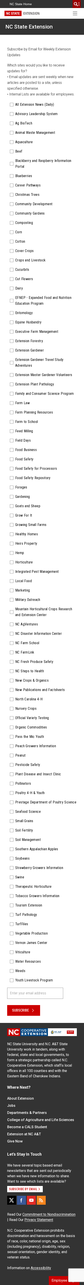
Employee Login (64, 1280)
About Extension (20, 1098)
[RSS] (41, 1200)
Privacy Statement (38, 1220)
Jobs (11, 1105)
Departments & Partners (27, 1113)
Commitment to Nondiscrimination (48, 1214)
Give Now (15, 1141)
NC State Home (21, 4)
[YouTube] (31, 1200)
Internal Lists (19, 94)
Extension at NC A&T (24, 1134)
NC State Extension (29, 27)
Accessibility (41, 1268)
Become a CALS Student (27, 1127)
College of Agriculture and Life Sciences (40, 1120)
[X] (11, 1200)
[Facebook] (21, 1200)
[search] (77, 4)
